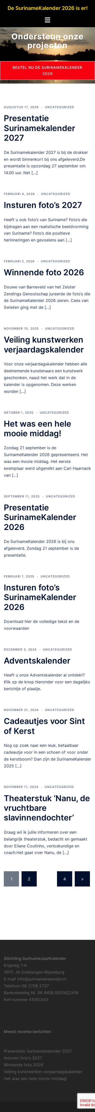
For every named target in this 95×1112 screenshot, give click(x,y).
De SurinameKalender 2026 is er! (48, 8)
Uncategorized (59, 107)
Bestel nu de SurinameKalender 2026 (47, 70)
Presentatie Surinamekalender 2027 (39, 128)
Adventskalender (37, 661)
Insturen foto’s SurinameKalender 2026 (40, 597)
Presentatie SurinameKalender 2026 (40, 517)
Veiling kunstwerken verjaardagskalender (44, 344)
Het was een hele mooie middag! (37, 428)
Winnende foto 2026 (44, 272)
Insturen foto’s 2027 (43, 205)
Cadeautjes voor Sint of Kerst (44, 726)
